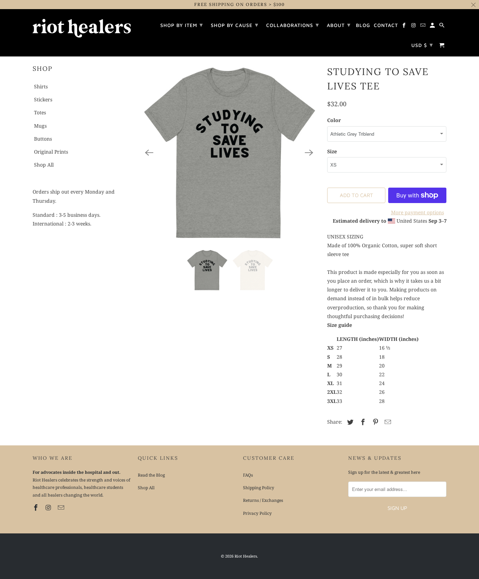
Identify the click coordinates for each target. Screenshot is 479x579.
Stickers (43, 99)
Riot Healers (246, 556)
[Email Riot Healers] (62, 507)
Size (332, 151)
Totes (40, 112)
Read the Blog (151, 475)
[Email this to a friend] (386, 422)
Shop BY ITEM (181, 24)
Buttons (43, 138)
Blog (363, 25)
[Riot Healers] (82, 26)
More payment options (417, 212)
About (339, 24)
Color (334, 120)
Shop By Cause (234, 24)
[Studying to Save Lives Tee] (229, 152)
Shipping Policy (258, 488)
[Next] (309, 152)
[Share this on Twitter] (349, 422)
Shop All (44, 164)
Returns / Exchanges (263, 500)
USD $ (422, 44)
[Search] (442, 26)
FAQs (248, 475)
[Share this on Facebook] (361, 422)
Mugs (40, 125)
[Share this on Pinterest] (374, 422)
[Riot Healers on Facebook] (36, 507)
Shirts (41, 86)
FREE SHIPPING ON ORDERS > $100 (239, 4)
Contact (386, 25)
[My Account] (433, 26)
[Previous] (149, 152)
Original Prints (51, 151)
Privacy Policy (257, 513)
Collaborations (292, 24)
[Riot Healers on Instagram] (49, 507)
